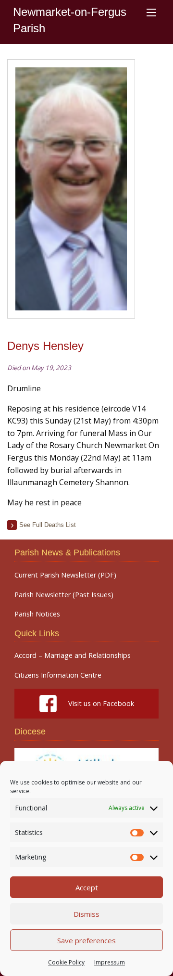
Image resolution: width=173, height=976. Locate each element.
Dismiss (86, 914)
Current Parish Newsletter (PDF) (65, 575)
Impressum (109, 962)
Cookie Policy (66, 962)
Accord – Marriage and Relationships (72, 655)
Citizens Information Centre (57, 675)
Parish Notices (37, 614)
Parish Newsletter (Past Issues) (63, 594)
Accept (86, 887)
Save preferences (86, 940)
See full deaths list (47, 524)
